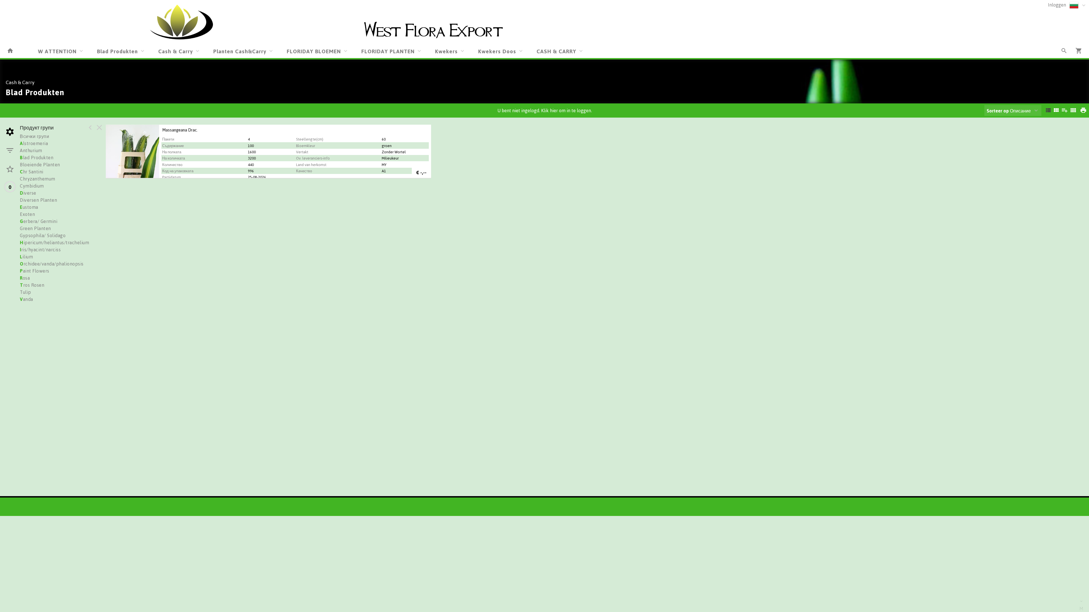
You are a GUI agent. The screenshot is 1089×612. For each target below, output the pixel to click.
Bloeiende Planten (40, 164)
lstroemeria (34, 143)
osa (25, 278)
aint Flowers (34, 271)
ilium (26, 257)
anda (26, 299)
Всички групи (34, 136)
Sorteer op (998, 111)
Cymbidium (32, 186)
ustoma (29, 207)
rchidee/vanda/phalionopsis (52, 264)
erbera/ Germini (38, 221)
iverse (28, 193)
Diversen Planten (38, 200)
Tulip (25, 292)
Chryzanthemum (37, 179)
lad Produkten (36, 157)
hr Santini (31, 172)
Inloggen (1057, 5)
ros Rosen (32, 285)
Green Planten (35, 228)
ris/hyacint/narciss (40, 249)
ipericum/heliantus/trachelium (54, 242)
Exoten (27, 214)
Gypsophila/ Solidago (43, 235)
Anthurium (31, 150)
